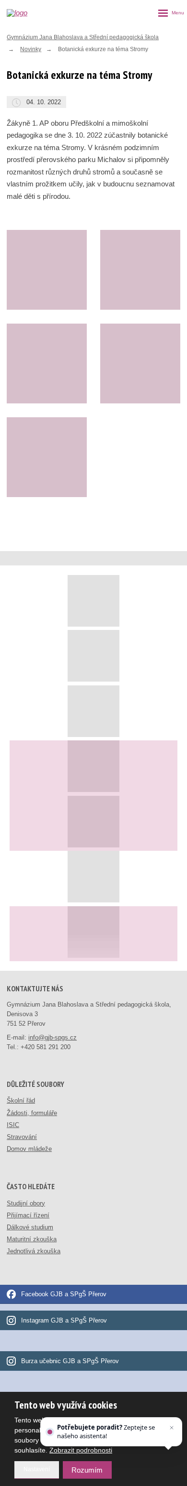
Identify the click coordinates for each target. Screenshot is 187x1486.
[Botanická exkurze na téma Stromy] (47, 270)
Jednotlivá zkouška (33, 1251)
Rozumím (87, 1470)
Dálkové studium (30, 1227)
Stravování (22, 1136)
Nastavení (36, 1469)
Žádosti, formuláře (32, 1113)
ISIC (13, 1124)
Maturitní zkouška (32, 1239)
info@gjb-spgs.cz (52, 1037)
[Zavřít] (171, 1427)
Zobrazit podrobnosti (80, 1450)
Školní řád (21, 1100)
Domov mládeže (29, 1148)
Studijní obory (26, 1203)
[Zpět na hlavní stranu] (27, 13)
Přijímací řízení (28, 1215)
